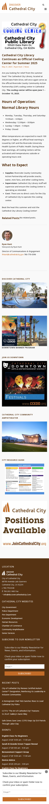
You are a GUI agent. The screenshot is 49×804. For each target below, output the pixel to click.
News (27, 67)
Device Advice (8, 760)
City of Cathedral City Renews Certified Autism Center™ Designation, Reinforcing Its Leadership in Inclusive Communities (23, 691)
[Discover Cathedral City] (24, 307)
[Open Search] (43, 5)
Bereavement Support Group (15, 752)
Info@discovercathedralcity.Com (17, 594)
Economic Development (12, 618)
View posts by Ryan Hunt (12, 247)
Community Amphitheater (13, 629)
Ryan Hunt (18, 67)
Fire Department (9, 614)
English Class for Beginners (15, 736)
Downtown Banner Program (18, 347)
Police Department (10, 611)
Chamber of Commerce (12, 625)
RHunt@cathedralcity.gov (13, 254)
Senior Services (8, 633)
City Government (9, 607)
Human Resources (10, 622)
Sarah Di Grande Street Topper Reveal (20, 744)
